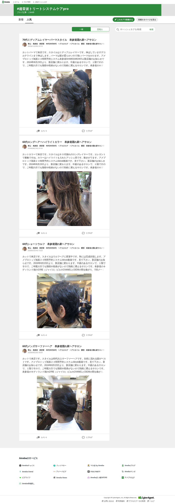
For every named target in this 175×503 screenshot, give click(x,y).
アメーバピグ (61, 471)
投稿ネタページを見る (147, 19)
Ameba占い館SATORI (99, 477)
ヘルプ (152, 501)
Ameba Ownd (27, 471)
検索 (151, 29)
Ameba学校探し (28, 483)
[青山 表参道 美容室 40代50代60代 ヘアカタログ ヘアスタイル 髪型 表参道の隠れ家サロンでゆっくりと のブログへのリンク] (24, 45)
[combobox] (135, 29)
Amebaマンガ (130, 471)
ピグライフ (26, 477)
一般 (81, 29)
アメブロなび (130, 477)
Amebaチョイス (28, 465)
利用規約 (121, 501)
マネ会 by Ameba (97, 465)
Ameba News (61, 477)
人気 (29, 19)
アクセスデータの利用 (137, 501)
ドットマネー (61, 465)
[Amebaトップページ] (6, 2)
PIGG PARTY (95, 471)
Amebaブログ (130, 465)
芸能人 (100, 29)
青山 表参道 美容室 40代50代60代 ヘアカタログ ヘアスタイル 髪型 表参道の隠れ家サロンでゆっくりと (67, 44)
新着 (21, 19)
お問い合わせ (109, 501)
